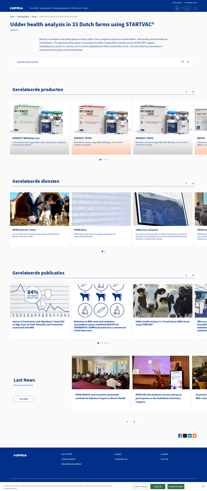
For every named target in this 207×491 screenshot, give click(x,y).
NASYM (200, 138)
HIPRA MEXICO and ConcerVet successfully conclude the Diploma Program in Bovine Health (100, 396)
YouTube (164, 459)
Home (12, 16)
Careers (86, 8)
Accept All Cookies (176, 486)
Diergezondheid (45, 8)
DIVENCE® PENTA (144, 138)
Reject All (158, 486)
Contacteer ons (191, 2)
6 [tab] (108, 343)
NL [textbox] (177, 8)
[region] (103, 486)
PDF (182, 62)
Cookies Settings (140, 486)
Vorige (186, 91)
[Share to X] (185, 436)
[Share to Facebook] (180, 436)
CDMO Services (76, 8)
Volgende (193, 91)
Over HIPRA (34, 8)
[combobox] (177, 8)
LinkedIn (164, 454)
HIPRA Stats (80, 229)
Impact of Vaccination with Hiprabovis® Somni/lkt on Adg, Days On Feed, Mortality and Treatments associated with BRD (38, 324)
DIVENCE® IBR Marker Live (26, 138)
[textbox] (187, 8)
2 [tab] (102, 159)
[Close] (203, 486)
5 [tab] (106, 343)
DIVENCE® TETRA (83, 138)
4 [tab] (106, 159)
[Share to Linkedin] (190, 436)
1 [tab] (100, 159)
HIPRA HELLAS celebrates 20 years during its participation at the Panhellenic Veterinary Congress (159, 398)
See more (24, 399)
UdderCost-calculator (147, 229)
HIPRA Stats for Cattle (24, 229)
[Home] (19, 8)
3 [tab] (104, 159)
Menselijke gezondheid (61, 8)
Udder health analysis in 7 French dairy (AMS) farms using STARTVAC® (163, 323)
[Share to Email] (194, 436)
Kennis (34, 16)
